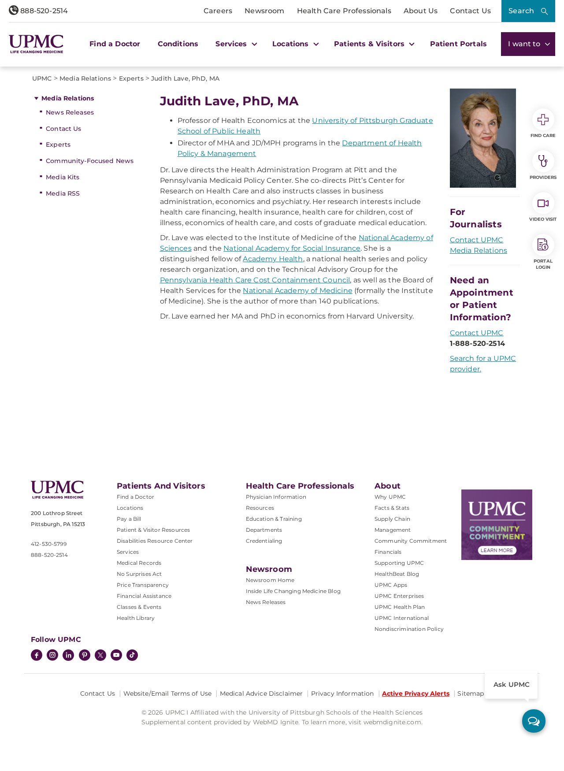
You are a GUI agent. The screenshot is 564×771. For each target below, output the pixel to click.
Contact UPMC (477, 333)
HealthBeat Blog (397, 574)
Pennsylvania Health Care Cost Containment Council (255, 280)
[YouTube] (116, 656)
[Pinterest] (84, 656)
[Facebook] (36, 656)
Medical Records (139, 563)
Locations (130, 507)
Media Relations (67, 98)
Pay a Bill (129, 518)
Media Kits (62, 177)
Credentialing (264, 540)
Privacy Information (342, 693)
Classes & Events (139, 607)
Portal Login (543, 264)
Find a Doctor (114, 44)
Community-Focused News (90, 161)
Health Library (136, 618)
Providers (543, 177)
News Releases (70, 112)
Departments (264, 529)
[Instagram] (52, 656)
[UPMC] (36, 44)
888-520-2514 (43, 11)
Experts (58, 144)
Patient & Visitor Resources (153, 529)
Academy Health (273, 259)
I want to (525, 44)
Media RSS (63, 193)
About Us (421, 11)
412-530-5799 (49, 544)
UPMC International (402, 618)
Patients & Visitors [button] (370, 44)
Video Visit (543, 219)
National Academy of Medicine (297, 290)
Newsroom (264, 11)
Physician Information (276, 496)
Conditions (178, 44)
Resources (260, 507)
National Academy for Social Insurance (291, 248)
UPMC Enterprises (399, 596)
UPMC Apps (391, 585)
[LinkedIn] (68, 656)
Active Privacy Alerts (415, 693)
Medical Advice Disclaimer (261, 693)
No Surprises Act (139, 574)
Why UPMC (390, 496)
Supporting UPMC (399, 563)
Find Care (543, 135)
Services (128, 552)
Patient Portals (458, 44)
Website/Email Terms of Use (167, 693)
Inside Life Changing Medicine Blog (293, 591)
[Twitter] (100, 655)
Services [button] (232, 44)
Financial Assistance (144, 596)
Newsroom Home (270, 580)
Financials (388, 552)
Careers (218, 11)
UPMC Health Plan (400, 607)
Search (521, 11)
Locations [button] (291, 44)
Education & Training (274, 518)
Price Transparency (143, 585)
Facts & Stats (392, 507)
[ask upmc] (533, 721)
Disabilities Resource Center (155, 540)
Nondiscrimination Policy (409, 629)
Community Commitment (411, 540)
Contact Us (470, 11)
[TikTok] (132, 655)
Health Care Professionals (344, 11)
